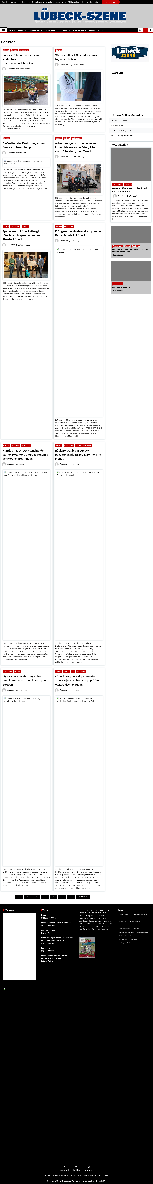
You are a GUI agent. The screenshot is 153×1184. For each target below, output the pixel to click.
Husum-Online (117, 126)
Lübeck (21, 30)
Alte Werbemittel (123, 935)
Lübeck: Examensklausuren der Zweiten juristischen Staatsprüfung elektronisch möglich (77, 680)
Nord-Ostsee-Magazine (121, 131)
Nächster (83, 897)
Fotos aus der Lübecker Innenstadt (56, 923)
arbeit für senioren (123, 939)
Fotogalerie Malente (121, 287)
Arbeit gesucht (134, 939)
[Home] (3, 30)
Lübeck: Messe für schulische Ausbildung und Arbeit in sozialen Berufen (24, 680)
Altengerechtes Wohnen (142, 932)
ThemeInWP (100, 1181)
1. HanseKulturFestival (124, 914)
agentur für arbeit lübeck (124, 928)
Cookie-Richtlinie (96, 30)
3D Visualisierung (123, 918)
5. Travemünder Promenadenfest (138, 918)
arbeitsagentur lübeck (124, 943)
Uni (73, 671)
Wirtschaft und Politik (83, 445)
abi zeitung (142, 925)
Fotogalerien (50, 30)
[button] (140, 30)
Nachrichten (34, 30)
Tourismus (15, 445)
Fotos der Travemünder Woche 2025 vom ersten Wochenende (130, 251)
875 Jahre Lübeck (123, 925)
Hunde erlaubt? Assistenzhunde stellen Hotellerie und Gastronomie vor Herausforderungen (25, 454)
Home (11, 30)
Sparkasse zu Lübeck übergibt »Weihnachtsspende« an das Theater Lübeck (22, 235)
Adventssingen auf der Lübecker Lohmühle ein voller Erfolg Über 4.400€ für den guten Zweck (76, 147)
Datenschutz (78, 30)
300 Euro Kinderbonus (135, 921)
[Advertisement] (131, 91)
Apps (140, 935)
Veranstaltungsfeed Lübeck (123, 135)
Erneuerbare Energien (120, 121)
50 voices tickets (122, 921)
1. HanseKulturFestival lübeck (140, 914)
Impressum (63, 30)
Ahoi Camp (136, 928)
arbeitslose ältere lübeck (139, 943)
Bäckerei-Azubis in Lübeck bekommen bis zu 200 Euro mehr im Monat (78, 454)
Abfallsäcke (133, 925)
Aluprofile (132, 935)
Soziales (14, 50)
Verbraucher (23, 50)
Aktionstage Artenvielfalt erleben (126, 932)
